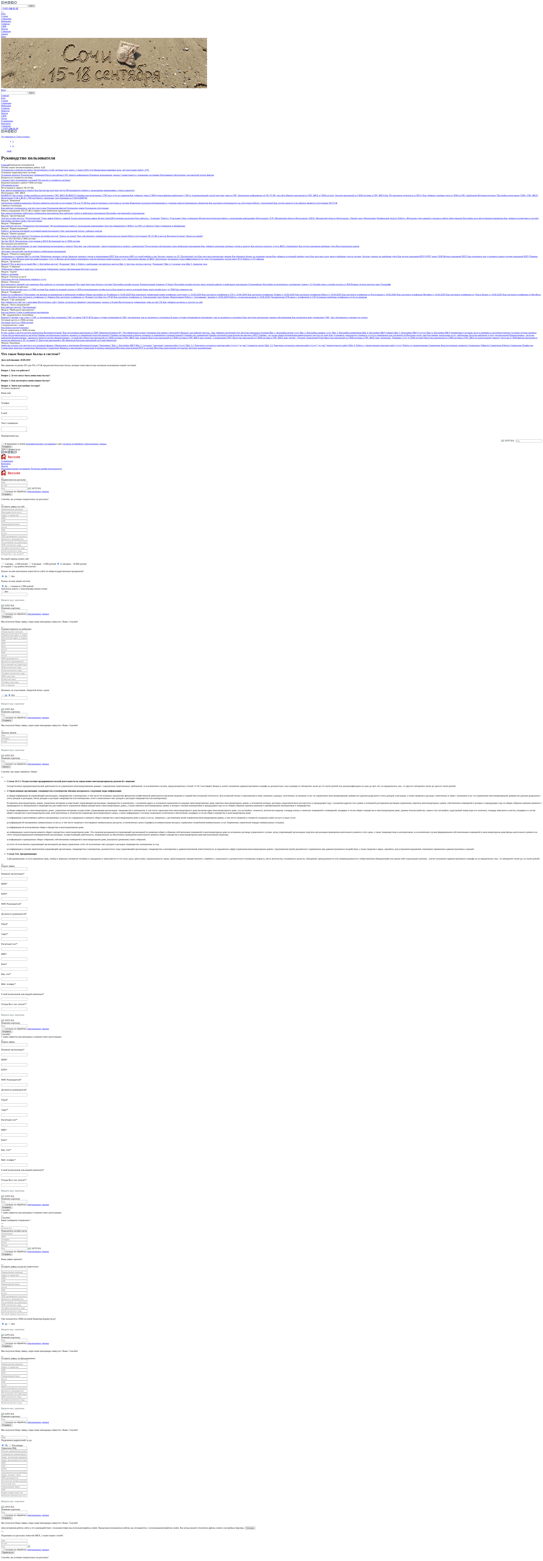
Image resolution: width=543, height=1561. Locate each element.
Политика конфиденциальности (46, 469)
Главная (5, 95)
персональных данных (38, 491)
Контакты (6, 123)
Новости (5, 111)
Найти (31, 6)
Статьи (4, 16)
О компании (7, 121)
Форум (4, 29)
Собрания (6, 31)
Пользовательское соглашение (15, 469)
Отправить (6, 447)
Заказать (6, 767)
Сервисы (5, 24)
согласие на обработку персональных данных (84, 444)
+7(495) (9, 8)
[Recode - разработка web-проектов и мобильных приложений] (10, 458)
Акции (4, 34)
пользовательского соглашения (41, 444)
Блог (3, 13)
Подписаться (7, 1552)
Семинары (6, 19)
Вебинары (6, 21)
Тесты (4, 118)
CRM (3, 26)
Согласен (250, 1528)
